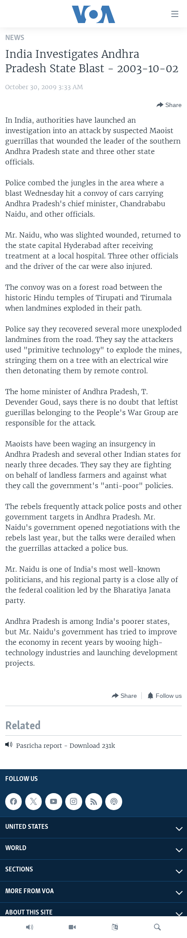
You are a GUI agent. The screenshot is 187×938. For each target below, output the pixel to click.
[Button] (169, 105)
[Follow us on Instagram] (73, 801)
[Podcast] (113, 801)
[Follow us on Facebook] (13, 801)
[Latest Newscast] (30, 927)
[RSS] (93, 801)
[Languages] (115, 927)
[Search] (157, 927)
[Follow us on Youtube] (53, 801)
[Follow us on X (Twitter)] (33, 801)
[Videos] (72, 927)
